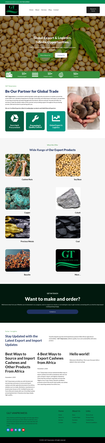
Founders (75, 420)
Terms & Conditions (91, 422)
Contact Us (61, 55)
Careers (74, 422)
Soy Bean (78, 179)
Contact (60, 422)
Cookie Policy (90, 420)
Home (60, 415)
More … (78, 275)
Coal (78, 241)
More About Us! (45, 55)
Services (60, 420)
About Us (61, 417)
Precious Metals (27, 241)
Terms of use (89, 415)
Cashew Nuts (27, 179)
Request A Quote (93, 10)
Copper (27, 213)
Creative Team (76, 417)
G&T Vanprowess (17, 413)
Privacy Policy (90, 417)
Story (73, 415)
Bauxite (27, 275)
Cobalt (78, 213)
